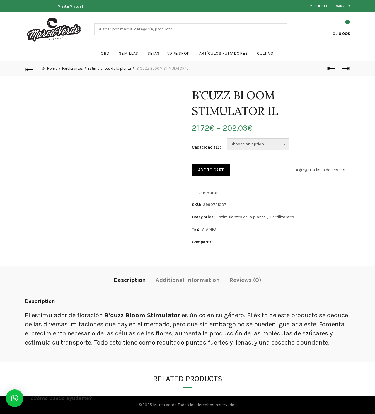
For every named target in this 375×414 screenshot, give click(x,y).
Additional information (188, 280)
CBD (105, 53)
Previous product (331, 68)
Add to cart (211, 169)
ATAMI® (209, 229)
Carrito (343, 6)
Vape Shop (178, 53)
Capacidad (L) (205, 147)
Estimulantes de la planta (109, 68)
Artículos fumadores (223, 53)
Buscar (281, 29)
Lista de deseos (347, 22)
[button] (14, 398)
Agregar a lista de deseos (320, 169)
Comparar (207, 192)
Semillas (128, 53)
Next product (345, 68)
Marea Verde (164, 404)
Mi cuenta (318, 6)
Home (52, 68)
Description (130, 280)
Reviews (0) (245, 280)
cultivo (265, 53)
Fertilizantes (72, 68)
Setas (154, 53)
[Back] (29, 68)
